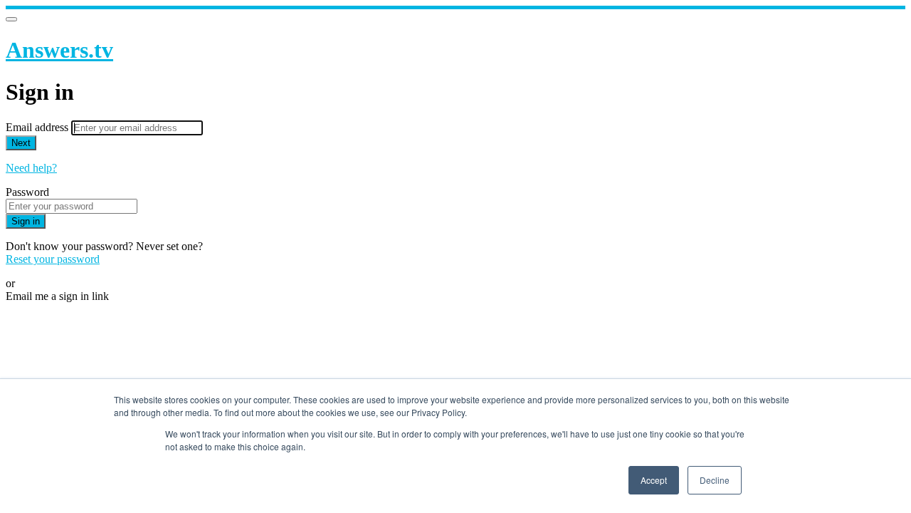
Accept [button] (654, 480)
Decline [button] (715, 480)
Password (27, 192)
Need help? (31, 168)
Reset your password (53, 259)
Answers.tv (59, 50)
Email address (38, 127)
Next (21, 143)
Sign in (25, 221)
